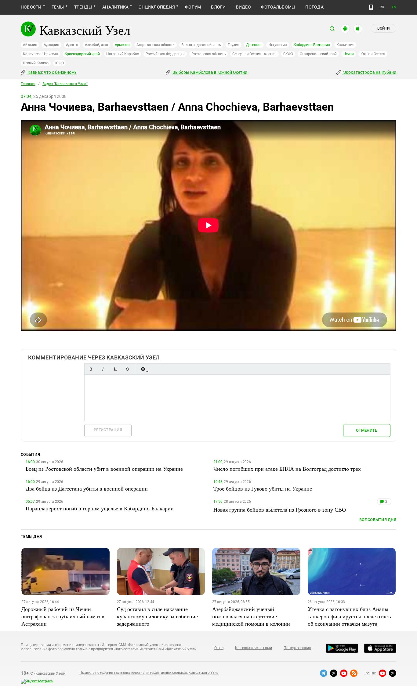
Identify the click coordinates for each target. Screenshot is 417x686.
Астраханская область (155, 45)
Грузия (233, 45)
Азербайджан (96, 45)
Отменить (366, 430)
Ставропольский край (318, 54)
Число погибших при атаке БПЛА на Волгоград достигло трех (287, 468)
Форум (193, 7)
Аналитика (115, 7)
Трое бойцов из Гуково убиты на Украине (262, 488)
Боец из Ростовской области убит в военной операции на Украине (104, 468)
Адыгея (72, 45)
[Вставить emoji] (143, 369)
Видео (243, 7)
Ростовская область (208, 54)
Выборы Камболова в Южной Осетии (209, 72)
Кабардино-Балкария (312, 45)
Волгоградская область (201, 45)
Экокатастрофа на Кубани (369, 72)
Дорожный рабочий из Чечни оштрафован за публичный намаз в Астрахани (62, 616)
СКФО (288, 54)
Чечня (348, 54)
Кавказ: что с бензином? (52, 72)
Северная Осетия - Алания (254, 54)
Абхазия (30, 45)
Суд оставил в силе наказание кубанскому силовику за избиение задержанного (157, 616)
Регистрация (108, 429)
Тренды (83, 7)
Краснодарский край (82, 54)
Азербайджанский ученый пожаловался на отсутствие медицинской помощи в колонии (251, 616)
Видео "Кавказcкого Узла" (65, 84)
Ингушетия (277, 45)
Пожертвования (297, 648)
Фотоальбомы (278, 7)
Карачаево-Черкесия (40, 54)
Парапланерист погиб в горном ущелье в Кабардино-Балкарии (100, 508)
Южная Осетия (373, 54)
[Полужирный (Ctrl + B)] (91, 369)
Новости (31, 7)
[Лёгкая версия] (371, 7)
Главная (28, 84)
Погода (314, 7)
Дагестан (254, 45)
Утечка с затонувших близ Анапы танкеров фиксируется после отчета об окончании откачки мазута (350, 616)
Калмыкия (345, 45)
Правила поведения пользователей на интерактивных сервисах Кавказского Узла (149, 672)
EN (394, 7)
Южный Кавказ (36, 63)
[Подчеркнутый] (115, 369)
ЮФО (59, 63)
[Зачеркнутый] (127, 369)
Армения (122, 45)
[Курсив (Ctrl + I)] (103, 369)
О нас (218, 648)
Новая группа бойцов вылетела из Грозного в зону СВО (279, 509)
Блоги (218, 7)
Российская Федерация (165, 54)
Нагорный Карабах (122, 54)
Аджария (51, 45)
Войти (383, 28)
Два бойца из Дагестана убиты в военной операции (87, 488)
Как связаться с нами (253, 648)
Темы (58, 7)
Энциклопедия (157, 7)
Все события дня (377, 519)
